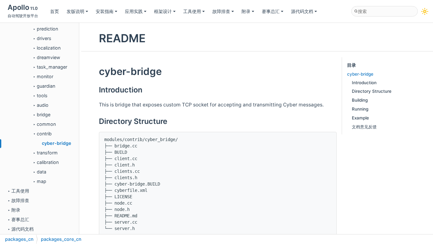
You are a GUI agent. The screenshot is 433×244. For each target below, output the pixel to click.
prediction (47, 28)
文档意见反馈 (364, 126)
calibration (48, 162)
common (46, 124)
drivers (44, 38)
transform (47, 152)
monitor (45, 76)
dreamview (48, 57)
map (41, 181)
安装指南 (104, 11)
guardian (46, 86)
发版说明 (75, 11)
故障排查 (221, 11)
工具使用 (192, 11)
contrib (44, 133)
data (41, 171)
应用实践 (134, 11)
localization (49, 48)
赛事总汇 (271, 11)
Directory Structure (371, 91)
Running (360, 109)
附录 (246, 11)
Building (360, 100)
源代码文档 (302, 11)
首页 (54, 11)
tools (42, 95)
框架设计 (163, 11)
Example (360, 117)
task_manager (52, 67)
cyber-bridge (56, 143)
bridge (43, 114)
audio (42, 105)
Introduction (364, 82)
